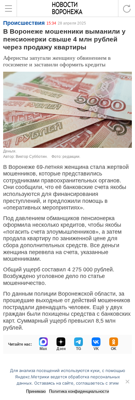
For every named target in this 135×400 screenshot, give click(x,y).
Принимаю (36, 391)
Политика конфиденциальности (79, 391)
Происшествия (24, 23)
